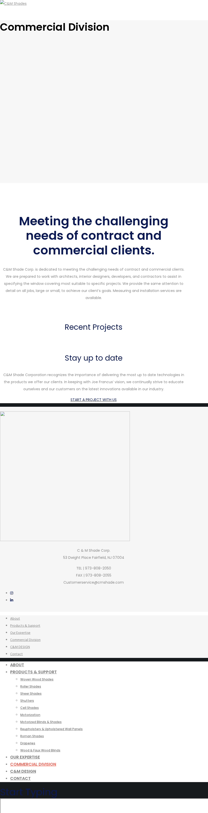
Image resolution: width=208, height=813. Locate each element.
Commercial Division (25, 640)
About (15, 619)
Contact (16, 654)
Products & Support (25, 626)
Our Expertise (20, 633)
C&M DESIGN (20, 647)
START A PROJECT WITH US (94, 399)
